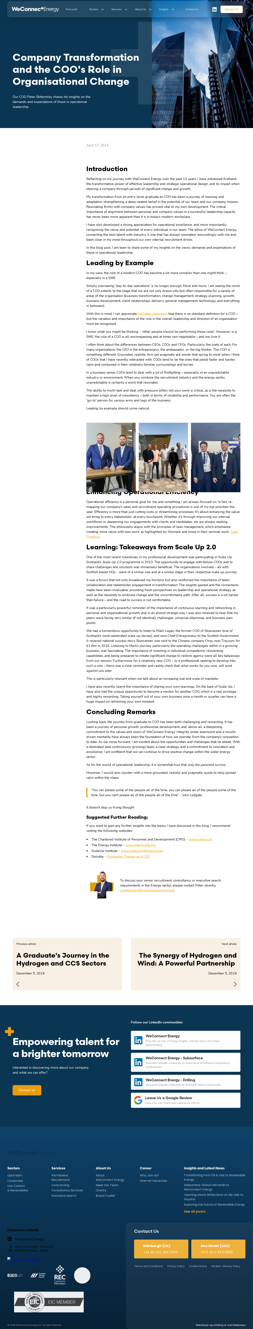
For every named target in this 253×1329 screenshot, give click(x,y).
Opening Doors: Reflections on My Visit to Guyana (213, 1197)
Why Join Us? (149, 1175)
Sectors (93, 9)
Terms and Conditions (148, 1266)
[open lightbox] (111, 457)
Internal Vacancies (153, 1181)
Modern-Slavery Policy (226, 1266)
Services (116, 9)
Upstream (14, 1175)
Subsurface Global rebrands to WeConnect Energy (206, 1187)
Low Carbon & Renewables (17, 1188)
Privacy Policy (176, 1266)
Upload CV (231, 9)
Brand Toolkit (105, 1196)
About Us (140, 9)
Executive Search (63, 1196)
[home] (35, 9)
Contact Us (192, 9)
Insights (163, 9)
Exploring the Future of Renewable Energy (214, 1204)
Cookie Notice (198, 1266)
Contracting (60, 1185)
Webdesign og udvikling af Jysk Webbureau (221, 1325)
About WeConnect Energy (110, 1177)
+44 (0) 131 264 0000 (160, 1252)
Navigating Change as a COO (128, 856)
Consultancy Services (67, 1190)
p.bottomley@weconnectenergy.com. (147, 890)
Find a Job (71, 9)
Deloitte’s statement (152, 314)
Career (146, 1168)
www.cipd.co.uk (200, 839)
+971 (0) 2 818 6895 (217, 1252)
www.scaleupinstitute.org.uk (142, 851)
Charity (101, 1190)
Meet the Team (107, 1185)
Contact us (27, 1090)
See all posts (194, 1211)
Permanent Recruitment (60, 1177)
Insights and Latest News (204, 1168)
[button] (93, 9)
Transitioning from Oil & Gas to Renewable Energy (214, 1177)
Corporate (15, 1181)
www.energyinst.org (140, 845)
